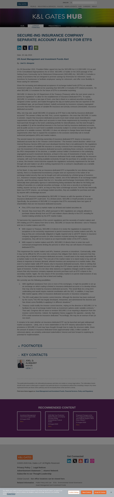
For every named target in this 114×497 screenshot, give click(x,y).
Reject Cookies (86, 492)
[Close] (111, 492)
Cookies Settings (74, 492)
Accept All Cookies (100, 492)
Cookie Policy (11, 494)
